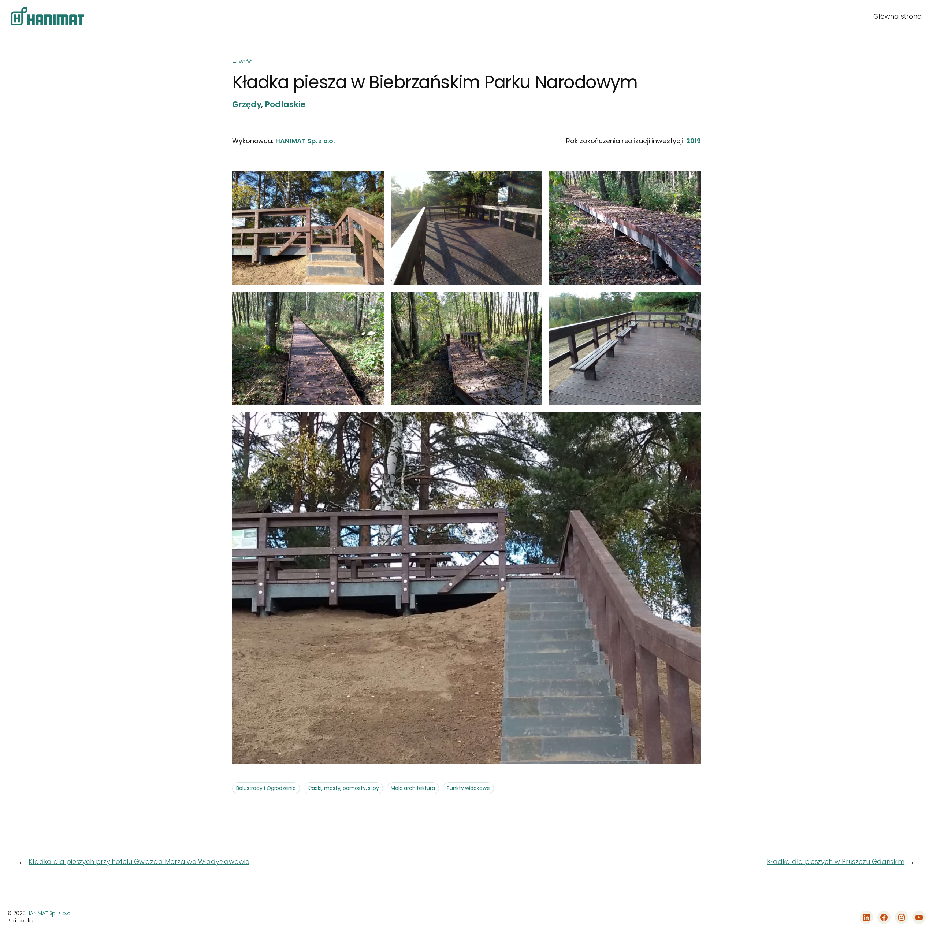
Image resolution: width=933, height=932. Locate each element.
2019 (693, 140)
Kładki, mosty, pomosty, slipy (343, 788)
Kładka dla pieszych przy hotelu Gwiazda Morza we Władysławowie (139, 861)
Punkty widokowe (468, 788)
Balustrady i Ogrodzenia (266, 788)
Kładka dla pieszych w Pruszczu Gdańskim (835, 861)
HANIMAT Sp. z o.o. (305, 140)
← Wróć (242, 61)
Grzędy (246, 104)
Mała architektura (413, 788)
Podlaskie (285, 104)
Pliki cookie (21, 920)
